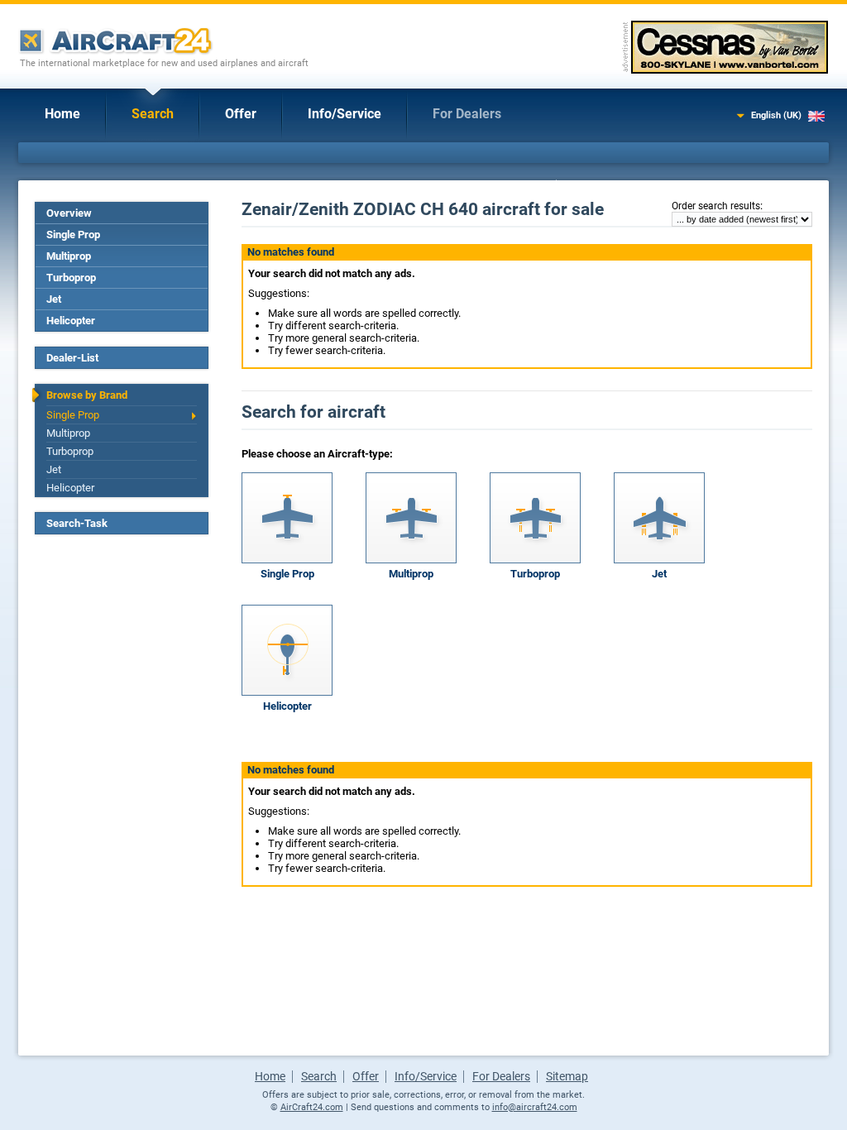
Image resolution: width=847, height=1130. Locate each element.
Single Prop (73, 234)
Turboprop (71, 277)
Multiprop (68, 256)
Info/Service (344, 114)
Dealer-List (72, 358)
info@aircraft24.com (534, 1107)
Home (62, 114)
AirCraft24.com (311, 1107)
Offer (240, 114)
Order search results (716, 206)
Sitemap (567, 1076)
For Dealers (467, 114)
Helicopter (70, 320)
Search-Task (77, 523)
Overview (69, 213)
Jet (53, 299)
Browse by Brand (86, 395)
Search (153, 114)
